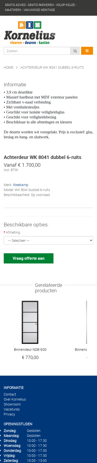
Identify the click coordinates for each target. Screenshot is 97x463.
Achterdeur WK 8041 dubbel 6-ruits (52, 67)
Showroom (12, 404)
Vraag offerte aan (29, 258)
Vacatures (12, 409)
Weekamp (20, 184)
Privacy (9, 414)
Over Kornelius (15, 399)
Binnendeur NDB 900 (30, 349)
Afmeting (13, 232)
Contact (10, 394)
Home (8, 67)
